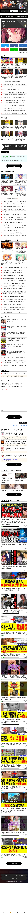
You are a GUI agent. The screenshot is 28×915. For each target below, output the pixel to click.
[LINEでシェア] (4, 490)
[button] (23, 49)
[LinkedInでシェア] (17, 490)
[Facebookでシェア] (11, 486)
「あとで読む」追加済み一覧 (19, 425)
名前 (2, 410)
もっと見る (14, 464)
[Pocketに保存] (23, 486)
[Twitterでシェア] (4, 486)
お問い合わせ (14, 878)
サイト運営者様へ (20, 875)
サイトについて (7, 875)
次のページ (14, 863)
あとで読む (4, 152)
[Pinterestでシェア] (11, 490)
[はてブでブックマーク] (17, 486)
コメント (4, 389)
